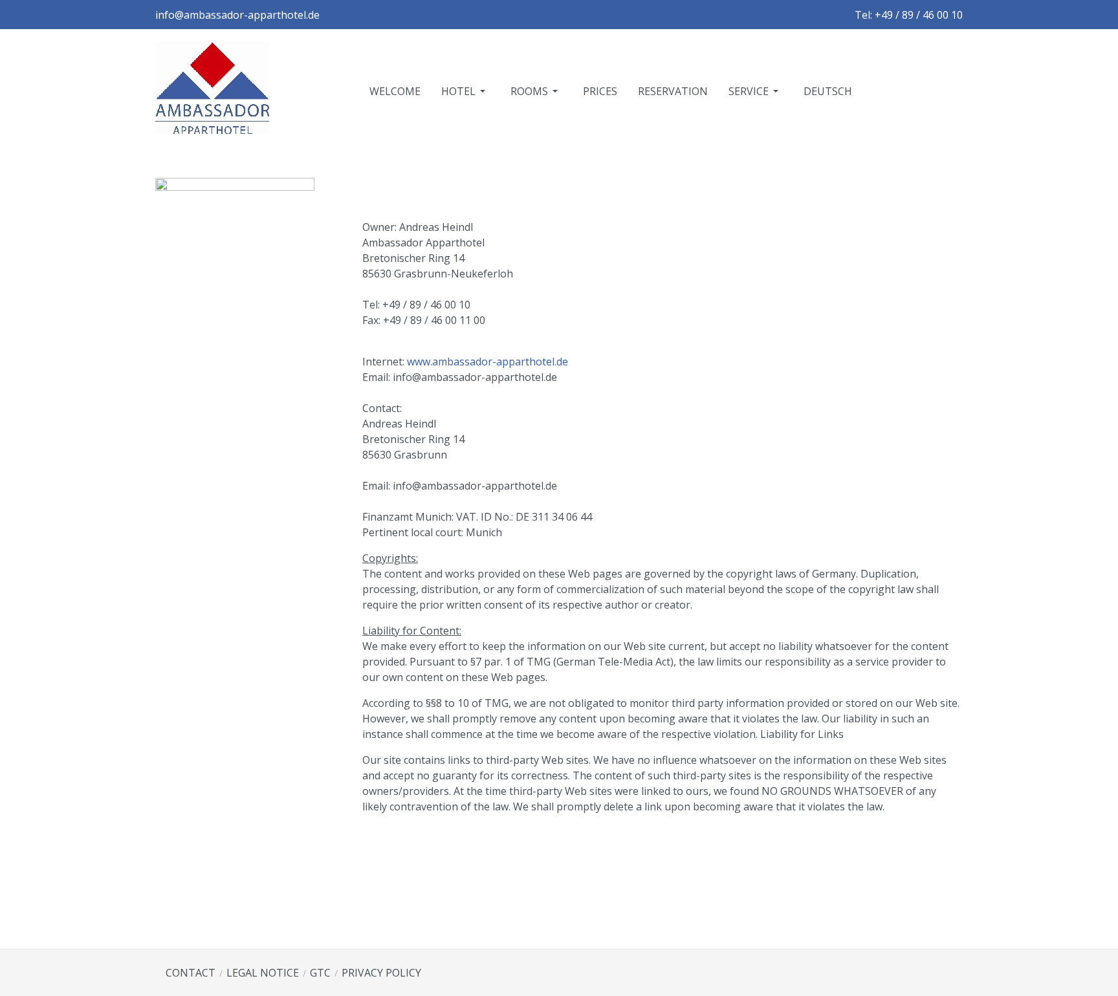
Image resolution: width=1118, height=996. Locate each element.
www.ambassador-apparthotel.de (487, 361)
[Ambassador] (212, 90)
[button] (465, 91)
